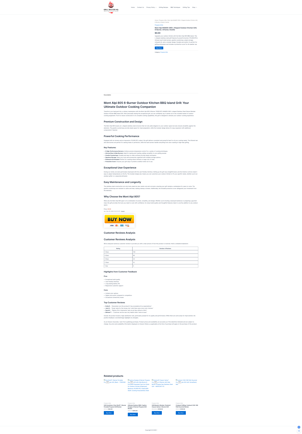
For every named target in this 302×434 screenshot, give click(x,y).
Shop (193, 7)
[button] (155, 7)
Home (133, 7)
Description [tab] (107, 95)
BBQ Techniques (175, 7)
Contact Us (140, 7)
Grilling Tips (186, 7)
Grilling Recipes (163, 7)
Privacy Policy (150, 7)
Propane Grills (163, 20)
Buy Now (159, 48)
